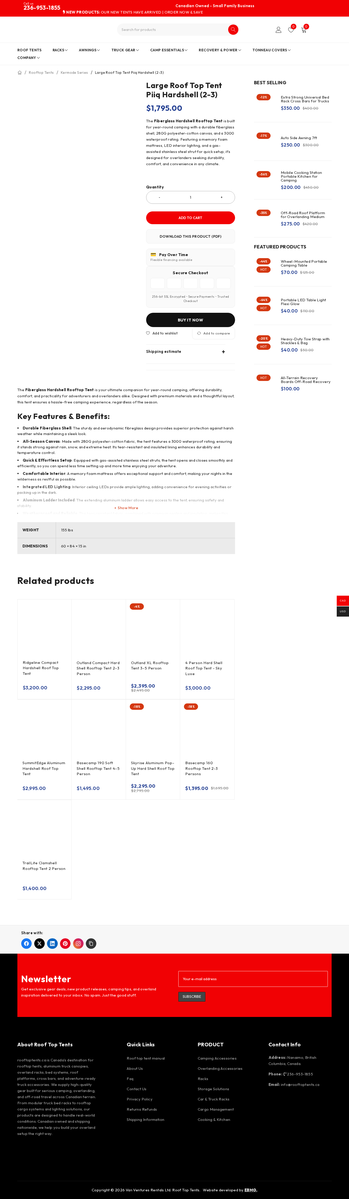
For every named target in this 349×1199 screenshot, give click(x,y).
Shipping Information (145, 1119)
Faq (130, 1078)
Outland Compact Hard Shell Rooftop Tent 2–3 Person (98, 668)
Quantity (155, 187)
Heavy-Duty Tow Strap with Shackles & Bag (305, 341)
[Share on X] (39, 943)
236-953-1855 (42, 7)
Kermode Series (74, 72)
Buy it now (190, 319)
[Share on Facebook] (26, 943)
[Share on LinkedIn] (52, 943)
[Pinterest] (53, 1150)
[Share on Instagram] (78, 943)
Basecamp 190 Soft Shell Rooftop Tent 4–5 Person (98, 768)
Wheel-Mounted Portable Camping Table (304, 263)
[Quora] (111, 1150)
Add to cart (190, 217)
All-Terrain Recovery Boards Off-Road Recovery (306, 379)
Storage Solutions (213, 1088)
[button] (91, 943)
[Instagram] (38, 1150)
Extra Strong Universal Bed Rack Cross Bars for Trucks (305, 99)
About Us (135, 1068)
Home (19, 72)
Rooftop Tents (41, 72)
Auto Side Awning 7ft (299, 138)
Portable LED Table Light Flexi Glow (303, 302)
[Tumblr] (97, 1150)
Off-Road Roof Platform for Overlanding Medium (303, 215)
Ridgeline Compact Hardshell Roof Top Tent (41, 668)
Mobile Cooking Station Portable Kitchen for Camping (301, 176)
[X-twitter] (67, 1150)
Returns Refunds (142, 1109)
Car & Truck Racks (214, 1099)
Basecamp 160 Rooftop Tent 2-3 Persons (201, 768)
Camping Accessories (217, 1058)
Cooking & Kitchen (214, 1119)
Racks (203, 1078)
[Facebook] (23, 1150)
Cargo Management (216, 1109)
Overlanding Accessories (220, 1068)
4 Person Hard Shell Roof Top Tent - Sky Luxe (203, 668)
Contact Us (136, 1088)
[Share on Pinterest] (65, 943)
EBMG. (251, 1190)
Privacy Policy (140, 1099)
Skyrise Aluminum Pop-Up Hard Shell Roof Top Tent (153, 768)
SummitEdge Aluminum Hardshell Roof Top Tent (43, 768)
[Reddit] (82, 1150)
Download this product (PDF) (190, 236)
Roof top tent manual (146, 1058)
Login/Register (278, 29)
